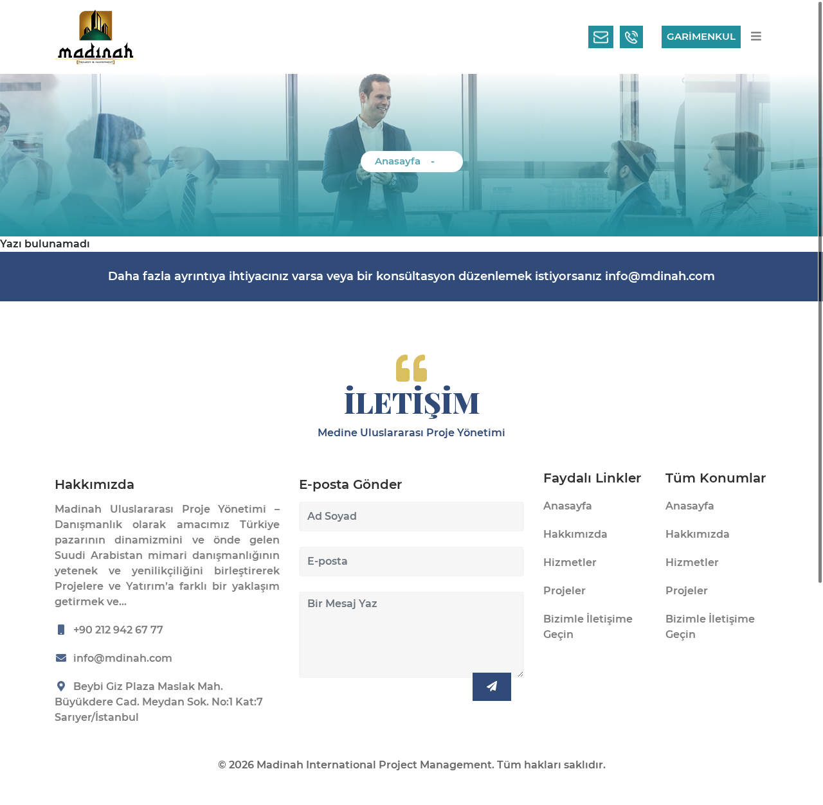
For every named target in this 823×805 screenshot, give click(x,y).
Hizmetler (570, 562)
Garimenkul (701, 36)
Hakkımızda (575, 534)
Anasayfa (398, 161)
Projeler (564, 591)
